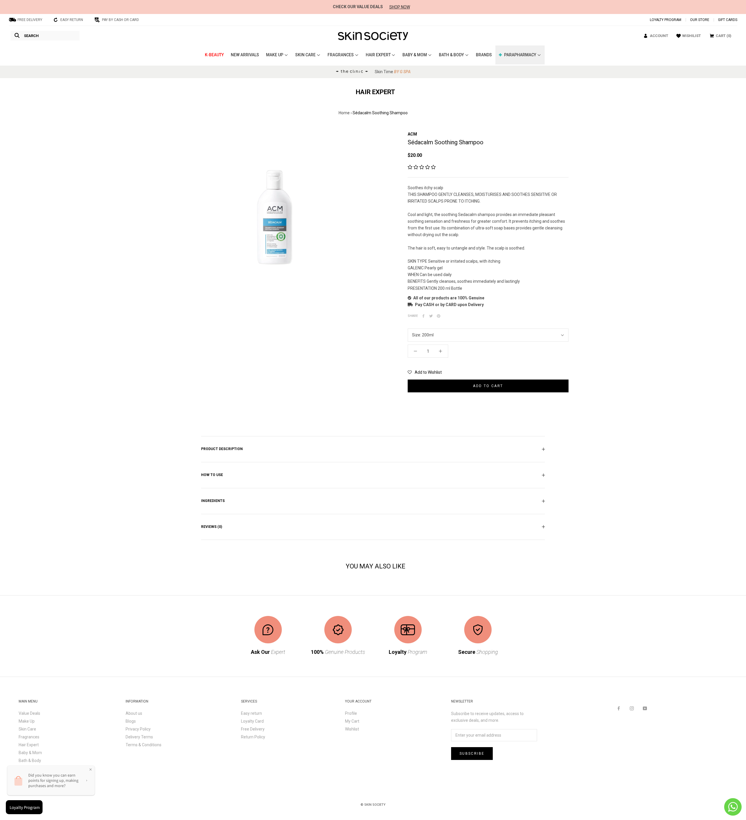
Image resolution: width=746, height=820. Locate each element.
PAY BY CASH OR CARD (120, 20)
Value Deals (29, 713)
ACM (412, 134)
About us (134, 713)
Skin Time (393, 71)
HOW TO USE (212, 475)
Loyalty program (665, 20)
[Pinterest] (438, 316)
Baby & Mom (30, 752)
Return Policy (253, 737)
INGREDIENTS (213, 501)
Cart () (723, 36)
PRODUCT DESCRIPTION (222, 449)
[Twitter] (431, 316)
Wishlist (352, 729)
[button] (422, 167)
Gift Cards (727, 20)
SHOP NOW (399, 7)
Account (659, 36)
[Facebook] (423, 316)
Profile (351, 713)
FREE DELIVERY (29, 20)
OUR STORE (699, 20)
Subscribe (472, 753)
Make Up (27, 721)
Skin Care (27, 729)
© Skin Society (373, 805)
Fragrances (29, 737)
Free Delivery (253, 729)
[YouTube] (645, 708)
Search (31, 36)
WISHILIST (691, 36)
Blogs (131, 721)
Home (344, 112)
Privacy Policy (138, 729)
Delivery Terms (139, 737)
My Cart (352, 721)
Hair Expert (29, 744)
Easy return (251, 713)
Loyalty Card (252, 721)
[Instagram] (632, 708)
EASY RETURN (71, 20)
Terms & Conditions (143, 744)
